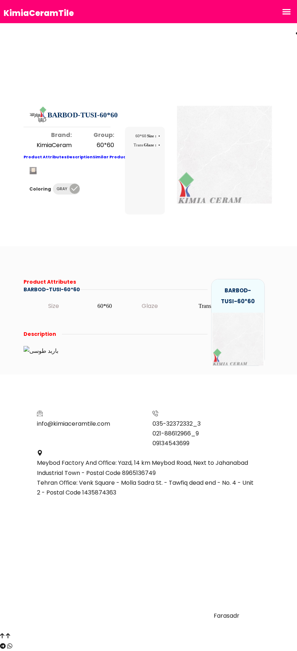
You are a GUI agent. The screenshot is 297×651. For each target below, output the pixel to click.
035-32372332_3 (176, 424)
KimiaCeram (54, 145)
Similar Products (111, 157)
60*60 (105, 145)
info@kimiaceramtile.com (73, 424)
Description (80, 157)
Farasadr (226, 616)
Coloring (40, 189)
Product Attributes (45, 157)
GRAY (62, 189)
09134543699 (170, 443)
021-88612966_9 (175, 433)
